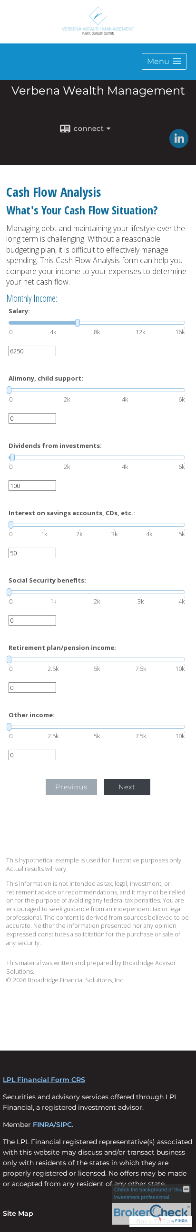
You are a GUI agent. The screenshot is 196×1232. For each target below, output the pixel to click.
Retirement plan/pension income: (62, 648)
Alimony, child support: (46, 378)
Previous (71, 787)
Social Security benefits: (47, 580)
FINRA (43, 1124)
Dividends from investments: (55, 446)
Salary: (19, 311)
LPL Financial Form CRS (44, 1079)
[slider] (97, 323)
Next (127, 787)
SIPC (64, 1124)
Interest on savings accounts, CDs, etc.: (72, 513)
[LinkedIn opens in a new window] (178, 144)
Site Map (18, 1213)
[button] (164, 61)
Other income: (32, 715)
